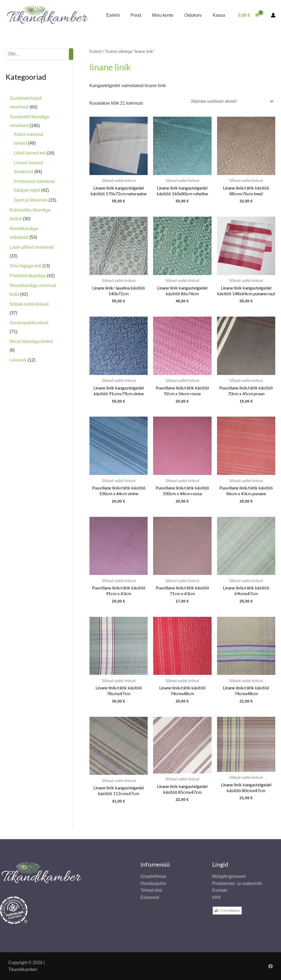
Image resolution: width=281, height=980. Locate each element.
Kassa (219, 15)
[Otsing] (71, 54)
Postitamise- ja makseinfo (237, 883)
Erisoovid (149, 897)
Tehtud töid (151, 890)
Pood (136, 15)
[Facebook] (270, 966)
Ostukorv (193, 15)
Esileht (113, 15)
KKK (216, 897)
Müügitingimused (229, 876)
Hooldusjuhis (153, 883)
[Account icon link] (273, 15)
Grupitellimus (153, 876)
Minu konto (162, 15)
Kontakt (219, 890)
